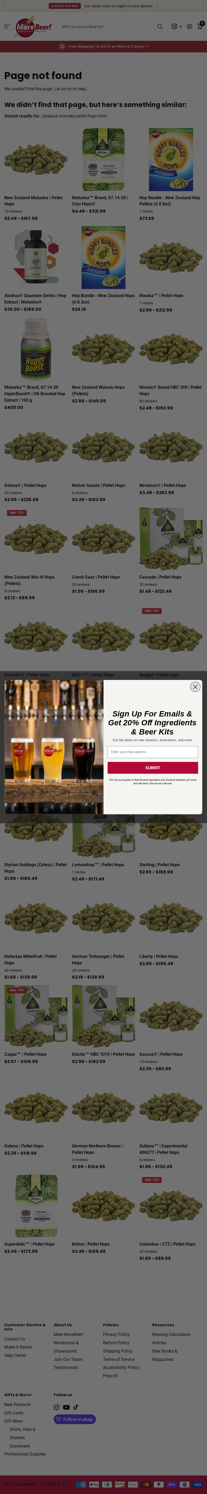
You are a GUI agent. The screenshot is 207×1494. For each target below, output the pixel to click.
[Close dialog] (195, 687)
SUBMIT (152, 767)
